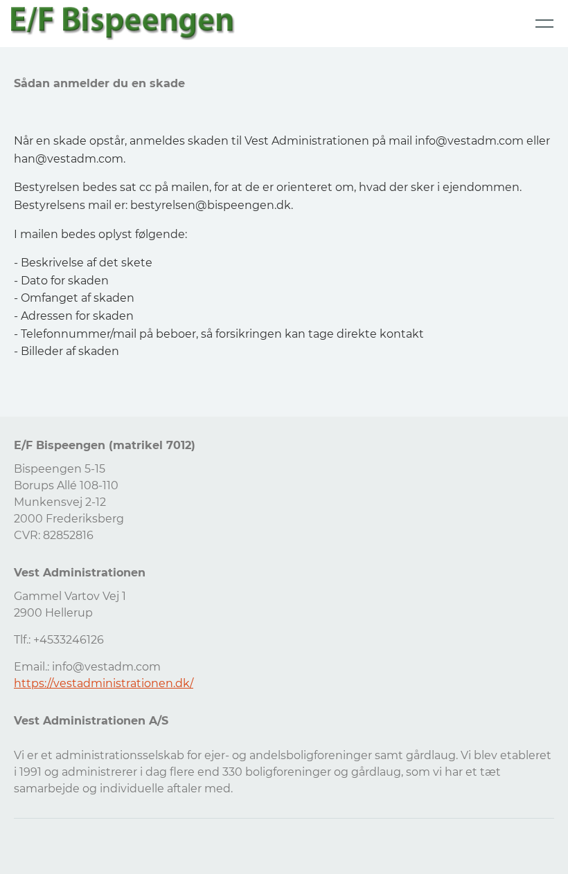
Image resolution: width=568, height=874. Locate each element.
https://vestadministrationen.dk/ (103, 683)
